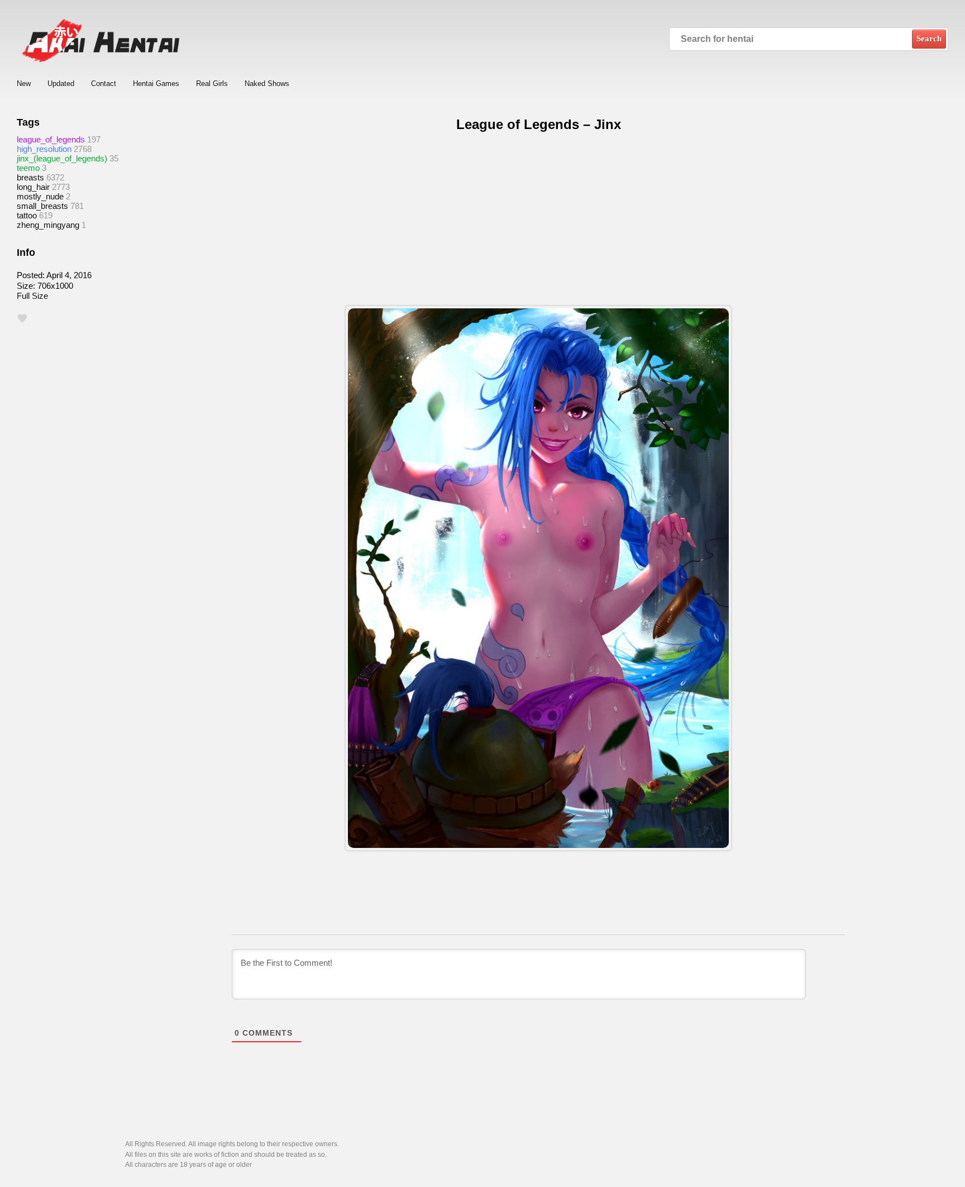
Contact (103, 83)
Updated (60, 83)
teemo (28, 168)
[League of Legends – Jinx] (538, 578)
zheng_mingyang (48, 225)
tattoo (27, 215)
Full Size (32, 296)
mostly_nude (40, 196)
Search (929, 38)
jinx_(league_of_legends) (62, 158)
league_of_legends (51, 139)
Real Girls (212, 83)
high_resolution (44, 149)
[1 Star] (22, 318)
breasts (30, 177)
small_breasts (42, 206)
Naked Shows (267, 83)
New (24, 83)
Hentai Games (156, 83)
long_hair (33, 187)
